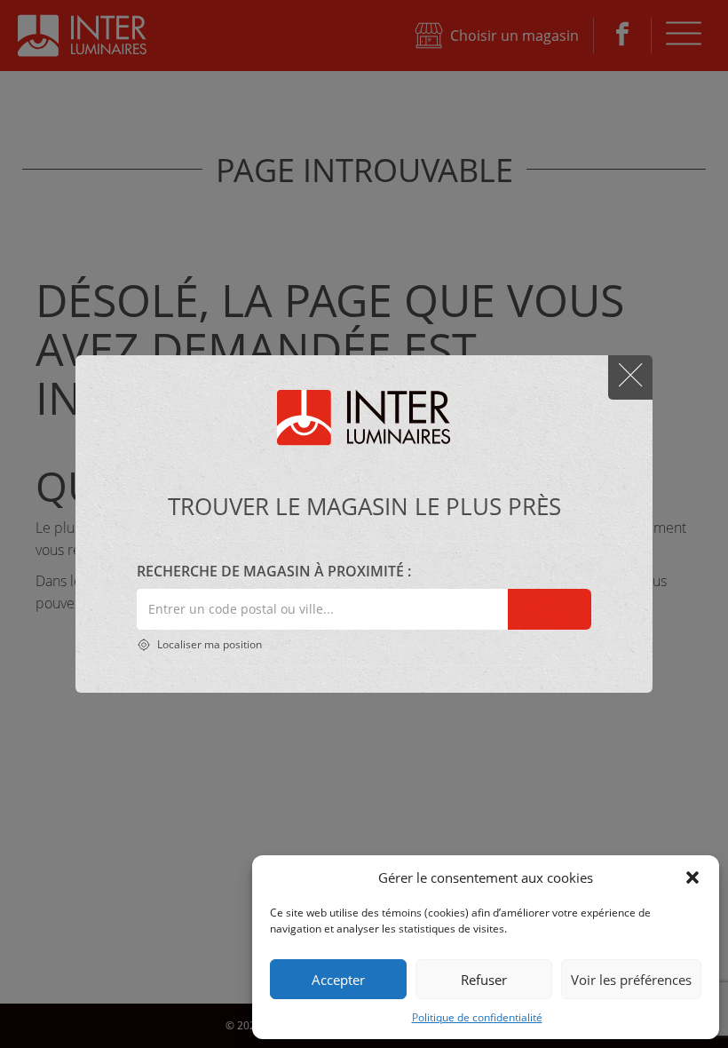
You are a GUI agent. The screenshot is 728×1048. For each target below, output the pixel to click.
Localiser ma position (208, 644)
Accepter (338, 979)
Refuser (484, 979)
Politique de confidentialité (477, 1017)
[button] (692, 877)
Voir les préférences (631, 979)
